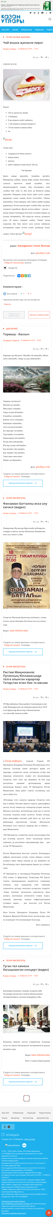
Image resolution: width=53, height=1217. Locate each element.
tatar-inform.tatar (18, 630)
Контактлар (28, 1118)
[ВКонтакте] (18, 275)
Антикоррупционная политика (13, 1201)
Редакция (39, 29)
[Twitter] (30, 13)
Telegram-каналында (14, 262)
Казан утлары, (10, 49)
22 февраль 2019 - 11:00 (28, 49)
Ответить (7, 304)
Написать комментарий (39, 315)
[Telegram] (50, 13)
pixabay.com (43, 252)
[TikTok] (46, 13)
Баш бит (5, 29)
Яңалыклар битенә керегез (21, 483)
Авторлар (15, 1118)
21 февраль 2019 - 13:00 (28, 975)
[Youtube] (42, 13)
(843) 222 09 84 (29, 1139)
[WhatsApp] (25, 275)
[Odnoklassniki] (38, 13)
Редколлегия (45, 1113)
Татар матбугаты (15, 498)
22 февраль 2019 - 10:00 (31, 340)
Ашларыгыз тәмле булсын (33, 245)
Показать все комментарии (14, 315)
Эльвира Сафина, (11, 340)
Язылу (4, 1118)
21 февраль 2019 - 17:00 (28, 513)
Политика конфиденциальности (13, 1213)
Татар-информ (13, 760)
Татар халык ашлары (18, 37)
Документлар (43, 1118)
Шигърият (12, 328)
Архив (15, 29)
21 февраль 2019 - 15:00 (28, 689)
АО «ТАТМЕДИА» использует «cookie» (15, 1204)
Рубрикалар (26, 29)
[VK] (34, 13)
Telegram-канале (12, 476)
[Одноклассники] (22, 275)
